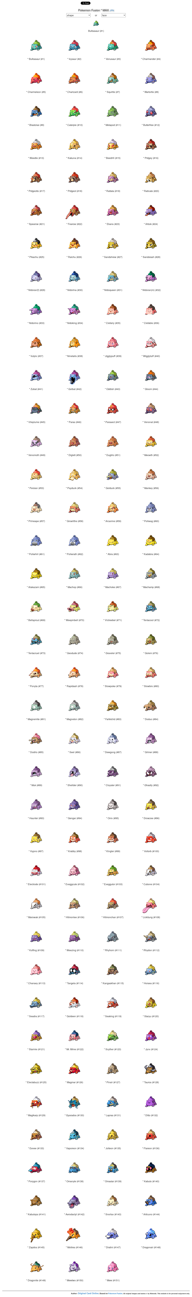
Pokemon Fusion (115, 1293)
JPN (112, 10)
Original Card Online (88, 1293)
